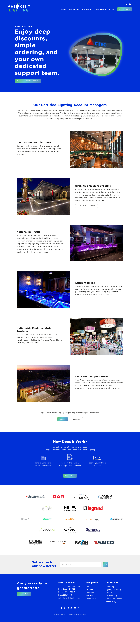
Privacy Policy (111, 596)
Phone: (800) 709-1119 (67, 592)
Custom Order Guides (86, 205)
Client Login (100, 9)
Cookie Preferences (114, 599)
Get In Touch (124, 9)
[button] (128, 4)
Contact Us (24, 594)
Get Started (70, 475)
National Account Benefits (28, 80)
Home (88, 587)
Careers (109, 593)
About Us (89, 596)
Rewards (89, 590)
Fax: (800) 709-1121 (66, 595)
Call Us (62, 419)
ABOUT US (86, 9)
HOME (63, 9)
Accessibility (111, 602)
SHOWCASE (74, 9)
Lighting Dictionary (113, 590)
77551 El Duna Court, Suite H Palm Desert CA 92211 (70, 588)
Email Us (76, 419)
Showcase (90, 593)
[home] (19, 7)
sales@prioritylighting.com (69, 598)
